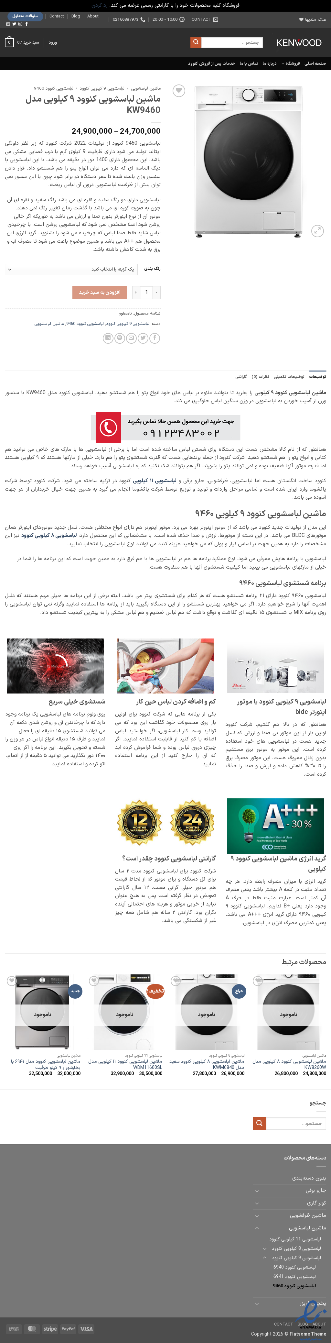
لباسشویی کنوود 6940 (294, 1267)
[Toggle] (257, 1191)
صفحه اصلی (315, 64)
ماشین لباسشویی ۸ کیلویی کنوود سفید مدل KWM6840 (206, 1065)
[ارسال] (195, 42)
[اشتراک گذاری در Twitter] (143, 338)
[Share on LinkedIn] (108, 338)
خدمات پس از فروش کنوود (211, 64)
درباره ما (270, 64)
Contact (56, 16)
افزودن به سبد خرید (100, 292)
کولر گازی (316, 1203)
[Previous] (326, 1031)
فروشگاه (293, 64)
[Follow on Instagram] (20, 24)
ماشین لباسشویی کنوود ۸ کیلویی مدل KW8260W (289, 1065)
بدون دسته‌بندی (309, 1178)
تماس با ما (249, 64)
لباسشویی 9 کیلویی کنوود (102, 88)
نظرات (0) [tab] (260, 377)
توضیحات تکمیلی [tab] (289, 377)
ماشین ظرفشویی (308, 1215)
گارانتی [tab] (241, 377)
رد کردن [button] (99, 5)
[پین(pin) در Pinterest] (119, 338)
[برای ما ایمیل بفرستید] (8, 24)
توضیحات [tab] (317, 377)
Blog (75, 16)
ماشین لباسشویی (146, 88)
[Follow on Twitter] (14, 24)
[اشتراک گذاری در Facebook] (154, 338)
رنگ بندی (152, 269)
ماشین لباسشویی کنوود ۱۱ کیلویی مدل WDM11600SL (125, 1065)
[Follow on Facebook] (26, 24)
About (93, 16)
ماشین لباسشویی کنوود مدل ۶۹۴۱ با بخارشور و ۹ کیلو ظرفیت (45, 1065)
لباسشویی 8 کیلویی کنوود (296, 1248)
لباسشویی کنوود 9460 (53, 88)
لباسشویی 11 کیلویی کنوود (295, 1239)
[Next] (5, 1031)
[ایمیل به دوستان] (131, 338)
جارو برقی (316, 1190)
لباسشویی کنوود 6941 (294, 1276)
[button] (53, 43)
